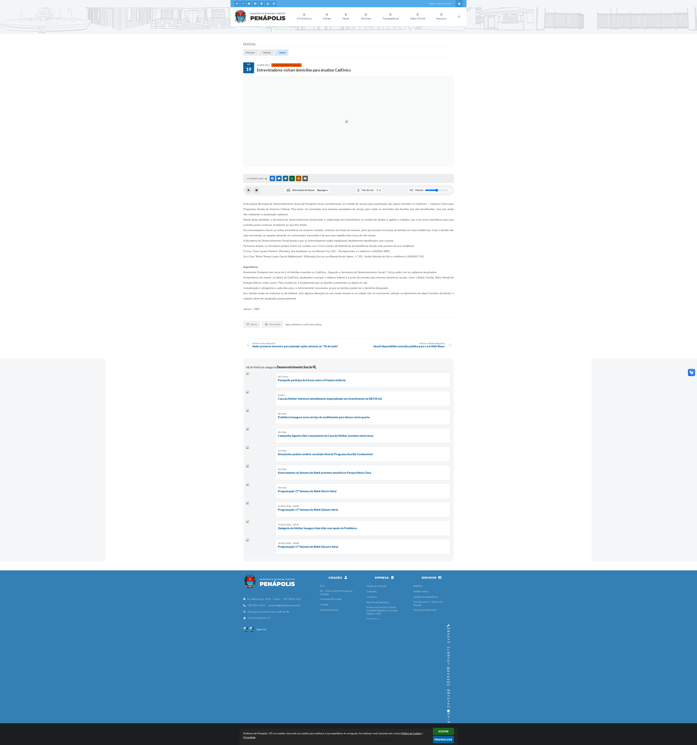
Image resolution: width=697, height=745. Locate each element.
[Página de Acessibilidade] (274, 3)
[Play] (248, 190)
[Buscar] (459, 16)
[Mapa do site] (267, 3)
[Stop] (256, 190)
